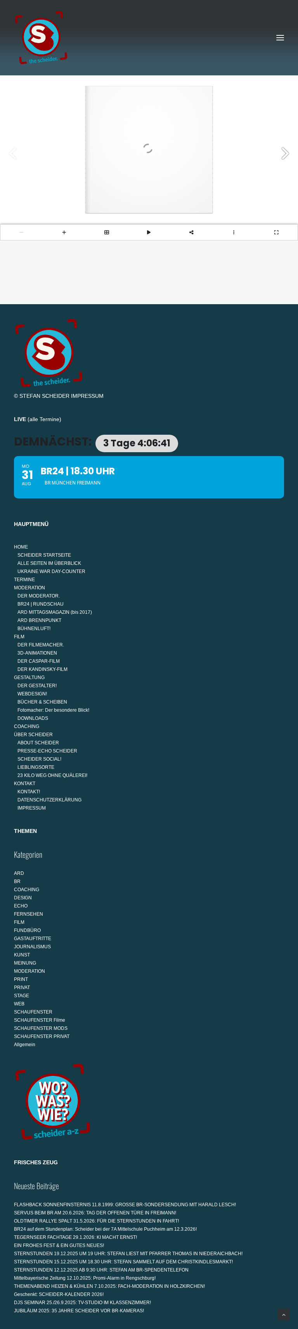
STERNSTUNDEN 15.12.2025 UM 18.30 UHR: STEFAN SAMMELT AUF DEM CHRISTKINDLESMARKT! (123, 1262)
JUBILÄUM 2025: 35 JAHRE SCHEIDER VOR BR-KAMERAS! (79, 1310)
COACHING (26, 726)
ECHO (21, 906)
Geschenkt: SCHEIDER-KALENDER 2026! (59, 1294)
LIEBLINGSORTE (35, 767)
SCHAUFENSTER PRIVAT (41, 1036)
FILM (19, 636)
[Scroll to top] (283, 1314)
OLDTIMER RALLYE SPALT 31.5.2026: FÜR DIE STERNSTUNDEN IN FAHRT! (96, 1221)
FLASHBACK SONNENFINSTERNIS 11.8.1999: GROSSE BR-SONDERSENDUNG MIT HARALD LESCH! (125, 1204)
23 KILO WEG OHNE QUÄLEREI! (52, 775)
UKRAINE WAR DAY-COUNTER (51, 571)
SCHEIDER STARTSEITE (44, 555)
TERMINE (24, 579)
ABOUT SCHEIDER (38, 742)
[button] (280, 37)
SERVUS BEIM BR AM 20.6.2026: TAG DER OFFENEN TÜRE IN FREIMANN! (95, 1213)
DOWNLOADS (32, 718)
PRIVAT (22, 987)
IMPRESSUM (87, 396)
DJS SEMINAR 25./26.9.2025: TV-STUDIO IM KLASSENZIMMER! (82, 1302)
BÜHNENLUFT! (33, 628)
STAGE (21, 995)
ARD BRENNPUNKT (39, 620)
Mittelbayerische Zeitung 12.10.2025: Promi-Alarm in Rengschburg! (85, 1278)
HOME (21, 547)
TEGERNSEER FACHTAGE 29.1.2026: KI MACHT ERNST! (75, 1237)
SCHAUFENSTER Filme (39, 1020)
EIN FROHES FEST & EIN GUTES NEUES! (59, 1245)
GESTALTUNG (29, 677)
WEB (19, 1004)
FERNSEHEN (28, 914)
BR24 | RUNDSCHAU (40, 604)
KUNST (22, 955)
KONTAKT (24, 783)
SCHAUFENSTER (33, 1012)
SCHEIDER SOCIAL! (39, 759)
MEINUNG (25, 963)
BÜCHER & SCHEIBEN (42, 702)
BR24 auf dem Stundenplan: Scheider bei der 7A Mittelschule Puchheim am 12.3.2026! (105, 1229)
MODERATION (29, 587)
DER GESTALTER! (37, 685)
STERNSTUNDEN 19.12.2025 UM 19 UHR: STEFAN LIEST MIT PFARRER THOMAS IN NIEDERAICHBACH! (128, 1253)
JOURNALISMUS (32, 946)
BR (17, 881)
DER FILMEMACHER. (40, 645)
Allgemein (24, 1044)
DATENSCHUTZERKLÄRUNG (49, 800)
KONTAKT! (28, 791)
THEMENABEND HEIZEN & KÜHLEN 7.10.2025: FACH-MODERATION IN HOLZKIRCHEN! (109, 1286)
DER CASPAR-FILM (38, 661)
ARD (19, 873)
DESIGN (23, 898)
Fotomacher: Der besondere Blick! (53, 710)
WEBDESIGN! (32, 694)
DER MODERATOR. (38, 596)
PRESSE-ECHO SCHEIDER (47, 751)
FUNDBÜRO (27, 930)
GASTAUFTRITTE (32, 938)
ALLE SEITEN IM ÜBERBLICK (49, 563)
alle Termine (44, 419)
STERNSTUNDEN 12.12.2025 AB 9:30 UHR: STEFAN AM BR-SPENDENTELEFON (101, 1270)
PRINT (21, 979)
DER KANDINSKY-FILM (42, 669)
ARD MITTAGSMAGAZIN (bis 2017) (54, 612)
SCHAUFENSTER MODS (41, 1028)
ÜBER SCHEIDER (33, 734)
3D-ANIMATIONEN (37, 653)
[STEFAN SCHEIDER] (41, 37)
